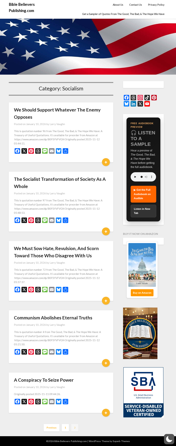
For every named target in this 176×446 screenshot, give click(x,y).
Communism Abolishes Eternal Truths (53, 317)
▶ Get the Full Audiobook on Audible (142, 194)
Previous (52, 427)
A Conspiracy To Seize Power (44, 380)
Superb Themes (121, 441)
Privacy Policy (156, 4)
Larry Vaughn (57, 124)
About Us (118, 4)
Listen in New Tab (142, 210)
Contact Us (135, 4)
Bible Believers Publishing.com (22, 7)
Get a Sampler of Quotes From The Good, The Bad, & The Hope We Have (123, 13)
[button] (169, 439)
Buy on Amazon (142, 292)
